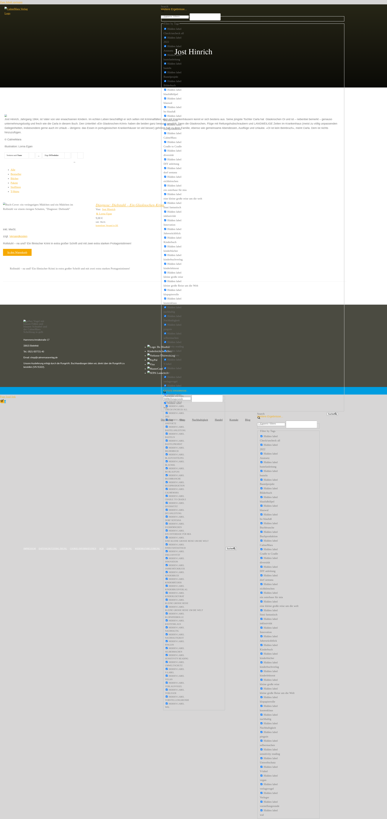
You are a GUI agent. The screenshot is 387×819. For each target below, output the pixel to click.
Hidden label (174, 28)
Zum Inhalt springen (11, 2)
